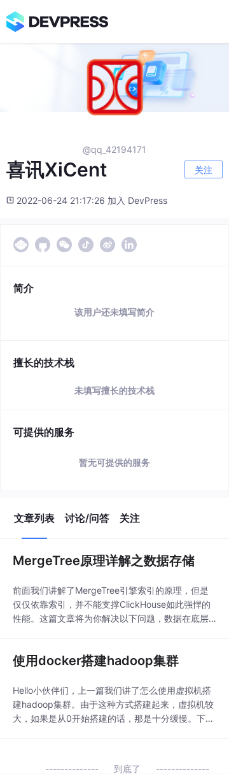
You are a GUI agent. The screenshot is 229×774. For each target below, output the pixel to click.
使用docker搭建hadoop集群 (96, 660)
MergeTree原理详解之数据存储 (104, 560)
